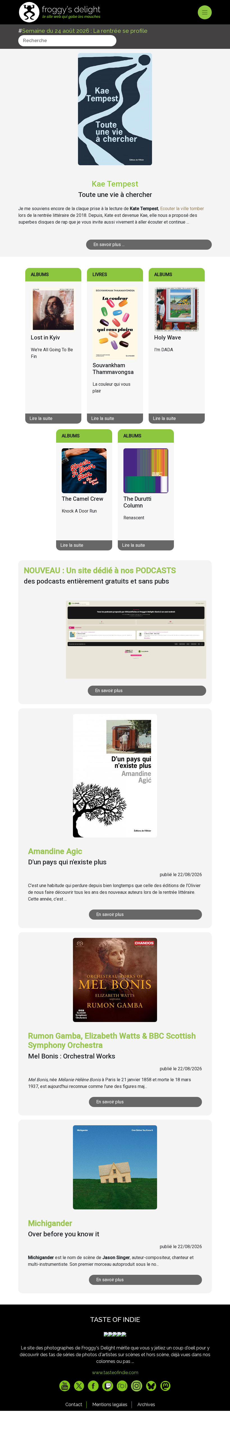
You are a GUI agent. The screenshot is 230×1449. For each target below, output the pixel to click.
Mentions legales (109, 1404)
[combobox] (67, 40)
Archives (146, 1404)
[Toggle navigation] (205, 12)
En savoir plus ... (109, 244)
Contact (73, 1404)
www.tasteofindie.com (115, 1372)
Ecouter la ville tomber (182, 208)
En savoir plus (109, 690)
